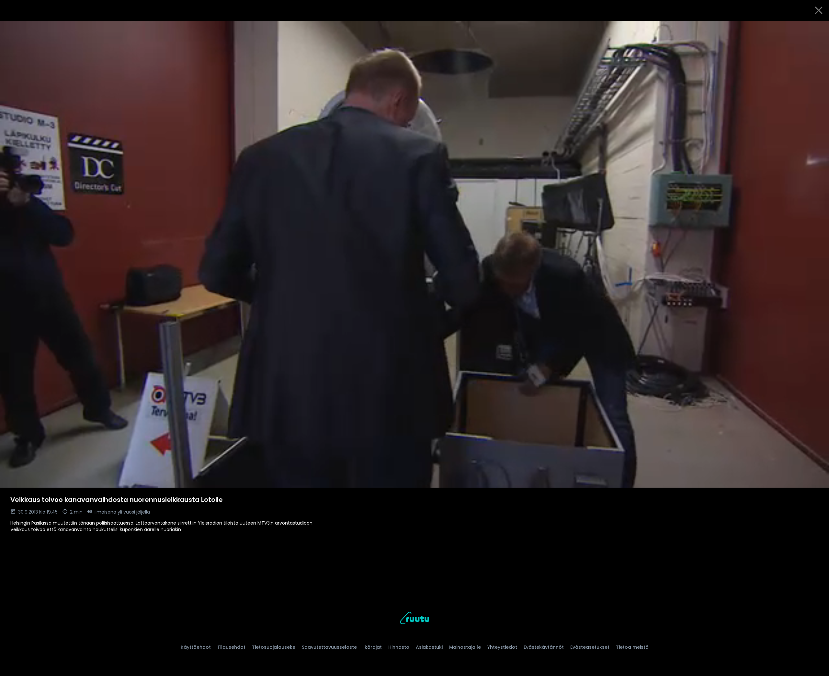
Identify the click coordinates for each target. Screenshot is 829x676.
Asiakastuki (429, 647)
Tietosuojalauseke (273, 647)
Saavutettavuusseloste (329, 647)
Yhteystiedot (502, 647)
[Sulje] (818, 10)
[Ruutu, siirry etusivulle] (414, 619)
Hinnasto (398, 647)
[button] (414, 254)
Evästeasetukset (589, 647)
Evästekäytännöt (544, 647)
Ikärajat (372, 647)
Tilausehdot (231, 647)
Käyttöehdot (196, 647)
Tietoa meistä (632, 647)
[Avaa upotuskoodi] (817, 28)
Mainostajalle (465, 647)
